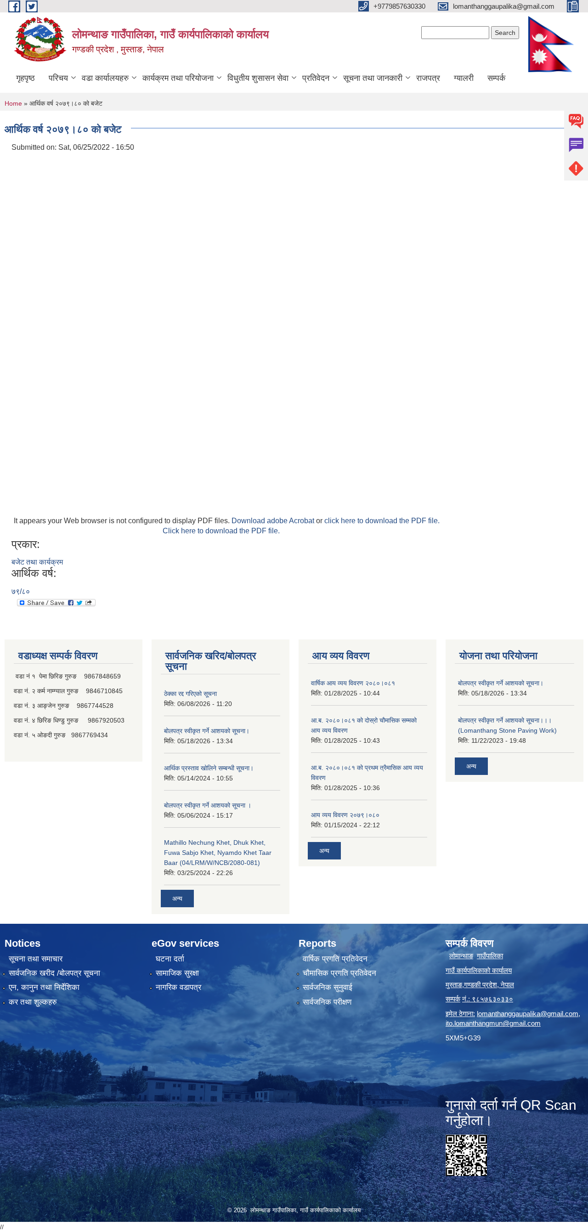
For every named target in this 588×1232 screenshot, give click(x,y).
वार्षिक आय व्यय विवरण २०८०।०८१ (353, 683)
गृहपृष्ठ (25, 78)
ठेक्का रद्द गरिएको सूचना (190, 693)
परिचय (58, 78)
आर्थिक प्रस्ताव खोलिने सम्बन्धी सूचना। (209, 768)
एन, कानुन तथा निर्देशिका (44, 987)
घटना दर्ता (170, 959)
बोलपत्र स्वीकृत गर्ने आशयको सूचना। (206, 731)
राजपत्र (428, 78)
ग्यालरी (464, 78)
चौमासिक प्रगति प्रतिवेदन (339, 973)
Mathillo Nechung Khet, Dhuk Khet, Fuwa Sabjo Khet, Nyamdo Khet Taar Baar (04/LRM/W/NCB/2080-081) (217, 852)
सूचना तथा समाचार (35, 959)
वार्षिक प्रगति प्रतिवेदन (335, 959)
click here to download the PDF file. (382, 521)
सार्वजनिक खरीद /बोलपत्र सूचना (54, 973)
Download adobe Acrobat (274, 521)
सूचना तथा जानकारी (372, 78)
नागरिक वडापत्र (178, 987)
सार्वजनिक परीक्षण (327, 1002)
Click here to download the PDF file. (221, 531)
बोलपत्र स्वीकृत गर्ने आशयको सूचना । (207, 805)
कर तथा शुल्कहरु (33, 1002)
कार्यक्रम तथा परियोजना (178, 78)
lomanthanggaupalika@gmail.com (527, 1013)
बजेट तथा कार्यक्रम (37, 562)
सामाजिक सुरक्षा (177, 973)
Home (13, 103)
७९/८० (20, 591)
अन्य (177, 898)
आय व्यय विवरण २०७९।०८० (345, 815)
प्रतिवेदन (315, 78)
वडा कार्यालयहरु (105, 78)
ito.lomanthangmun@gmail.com (493, 1023)
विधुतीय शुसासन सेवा (257, 78)
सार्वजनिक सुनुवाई (327, 987)
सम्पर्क (496, 78)
